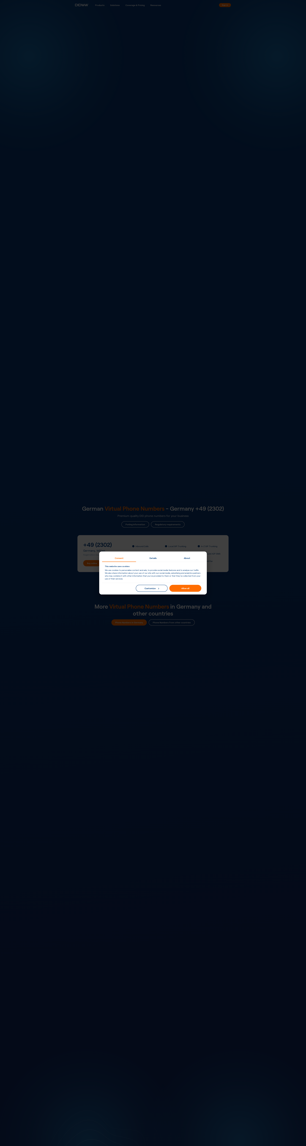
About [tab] (187, 558)
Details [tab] (153, 558)
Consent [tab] (119, 558)
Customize (150, 588)
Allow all (185, 588)
